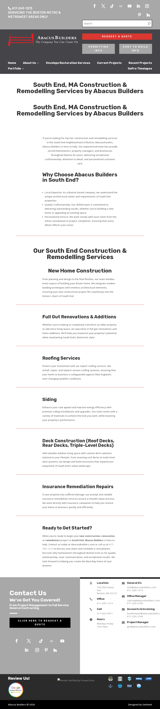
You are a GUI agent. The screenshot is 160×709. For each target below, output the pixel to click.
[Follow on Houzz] (148, 15)
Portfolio (14, 68)
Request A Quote (117, 36)
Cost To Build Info (135, 49)
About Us (29, 63)
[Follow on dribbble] (121, 6)
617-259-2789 (135, 616)
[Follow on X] (103, 6)
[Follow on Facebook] (94, 6)
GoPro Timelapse (140, 68)
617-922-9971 (105, 613)
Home (12, 63)
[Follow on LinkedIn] (138, 6)
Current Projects (109, 63)
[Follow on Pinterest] (139, 15)
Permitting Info (99, 49)
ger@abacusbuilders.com (141, 626)
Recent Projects (140, 63)
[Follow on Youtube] (129, 6)
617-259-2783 (135, 603)
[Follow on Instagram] (147, 6)
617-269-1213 (105, 603)
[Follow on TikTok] (112, 6)
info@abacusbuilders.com (141, 587)
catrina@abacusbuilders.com (143, 600)
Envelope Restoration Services (68, 63)
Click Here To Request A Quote (40, 622)
